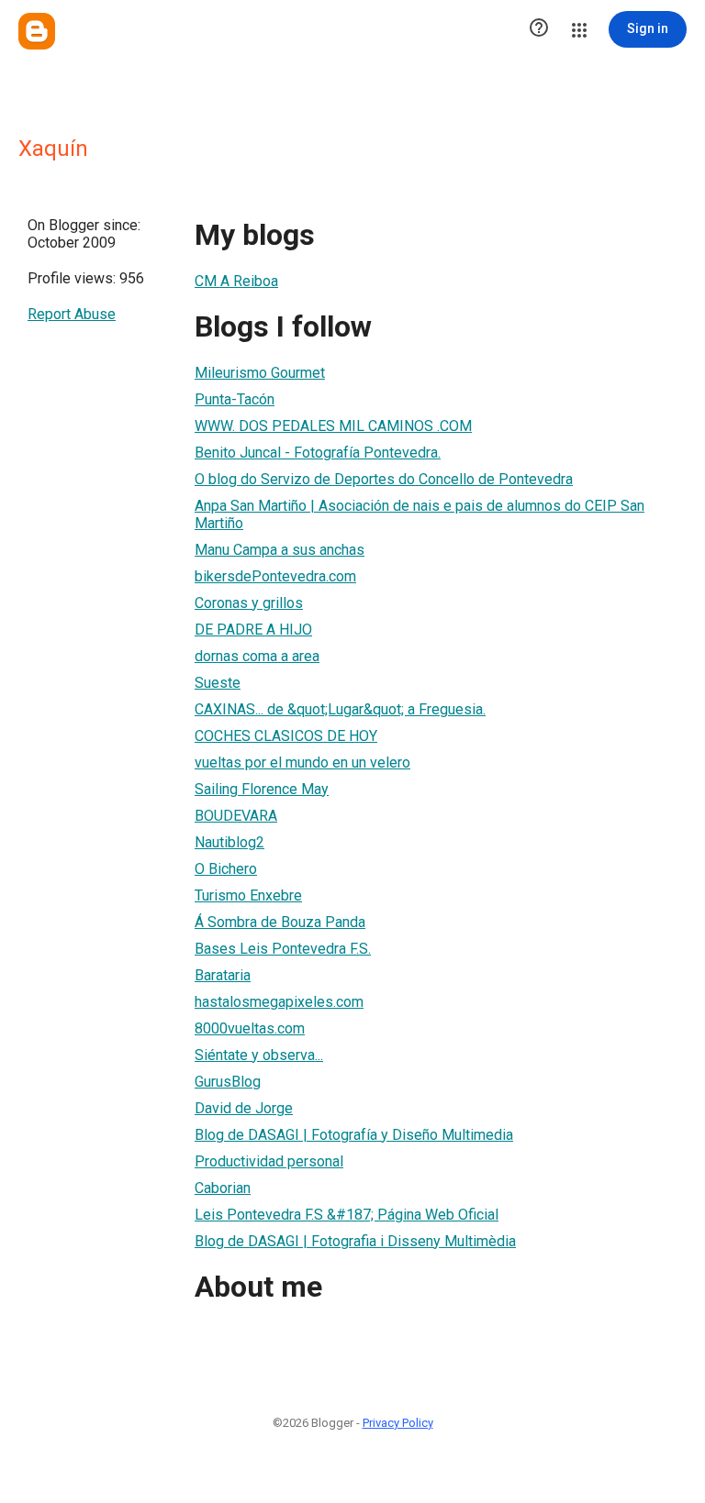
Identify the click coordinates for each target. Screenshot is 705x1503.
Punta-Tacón (234, 399)
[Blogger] (36, 31)
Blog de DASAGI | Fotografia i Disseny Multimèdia (355, 1241)
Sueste (218, 682)
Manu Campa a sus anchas (279, 549)
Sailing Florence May (262, 789)
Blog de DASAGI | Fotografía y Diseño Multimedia (354, 1135)
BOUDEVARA (236, 815)
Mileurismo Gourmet (260, 372)
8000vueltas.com (250, 1028)
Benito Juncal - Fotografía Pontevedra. (318, 452)
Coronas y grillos (249, 603)
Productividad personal (269, 1161)
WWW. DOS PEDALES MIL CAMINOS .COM (333, 426)
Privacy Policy (398, 1423)
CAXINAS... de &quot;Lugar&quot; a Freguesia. (340, 709)
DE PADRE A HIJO (253, 629)
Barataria (223, 975)
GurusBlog (228, 1081)
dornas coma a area (257, 656)
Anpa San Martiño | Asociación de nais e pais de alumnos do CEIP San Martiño (419, 514)
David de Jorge (244, 1108)
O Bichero (226, 869)
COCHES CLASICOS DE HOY (286, 736)
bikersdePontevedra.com (275, 576)
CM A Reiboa (236, 281)
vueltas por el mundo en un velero (302, 762)
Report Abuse (72, 314)
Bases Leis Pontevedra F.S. (283, 948)
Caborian (223, 1188)
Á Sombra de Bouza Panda (280, 922)
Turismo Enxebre (248, 895)
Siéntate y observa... (259, 1055)
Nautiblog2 (229, 842)
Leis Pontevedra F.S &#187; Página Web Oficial (346, 1214)
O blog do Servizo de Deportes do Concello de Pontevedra (384, 479)
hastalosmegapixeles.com (279, 1002)
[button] (539, 29)
